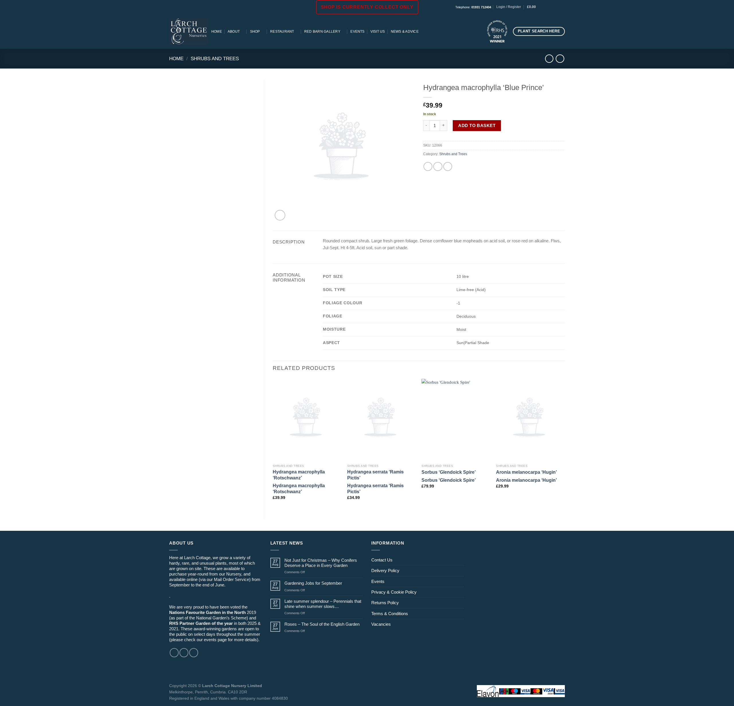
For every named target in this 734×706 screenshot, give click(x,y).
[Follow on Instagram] (551, 7)
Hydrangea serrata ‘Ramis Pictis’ (375, 474)
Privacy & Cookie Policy (394, 592)
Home (216, 32)
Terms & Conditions (389, 613)
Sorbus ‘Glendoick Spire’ (448, 472)
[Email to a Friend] (437, 166)
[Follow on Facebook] (546, 7)
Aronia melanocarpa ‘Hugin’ (526, 472)
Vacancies (381, 624)
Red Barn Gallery (322, 32)
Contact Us (382, 559)
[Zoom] (280, 215)
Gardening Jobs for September (313, 583)
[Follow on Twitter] (193, 652)
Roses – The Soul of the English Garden (322, 624)
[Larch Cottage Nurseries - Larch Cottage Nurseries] (188, 31)
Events (357, 32)
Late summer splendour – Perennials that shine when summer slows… (322, 604)
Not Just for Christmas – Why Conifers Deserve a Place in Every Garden (320, 563)
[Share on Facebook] (427, 166)
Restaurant (282, 32)
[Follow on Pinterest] (562, 7)
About (234, 32)
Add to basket (476, 125)
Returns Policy (385, 602)
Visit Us (377, 32)
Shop (255, 32)
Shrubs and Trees (215, 58)
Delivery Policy (385, 570)
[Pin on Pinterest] (447, 166)
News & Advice (405, 32)
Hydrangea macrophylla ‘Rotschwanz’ (299, 474)
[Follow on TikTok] (557, 7)
